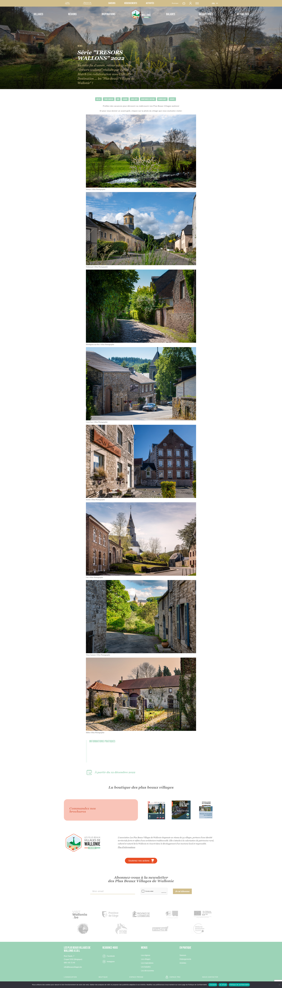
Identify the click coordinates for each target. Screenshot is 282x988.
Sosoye (172, 99)
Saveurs (111, 3)
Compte (191, 3)
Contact (198, 3)
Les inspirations (147, 963)
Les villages (145, 959)
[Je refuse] (279, 985)
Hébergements (130, 3)
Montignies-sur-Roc (148, 99)
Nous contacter (210, 977)
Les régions (145, 955)
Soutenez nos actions (138, 860)
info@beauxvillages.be (73, 967)
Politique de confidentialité (239, 984)
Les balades (146, 967)
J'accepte (212, 984)
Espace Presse (136, 977)
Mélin (98, 99)
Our (118, 99)
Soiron (125, 99)
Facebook (111, 956)
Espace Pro (175, 977)
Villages (38, 14)
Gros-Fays (134, 99)
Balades (170, 14)
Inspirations (108, 14)
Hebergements (185, 959)
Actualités (243, 14)
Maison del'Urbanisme (87, 3)
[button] (215, 3)
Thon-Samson (108, 99)
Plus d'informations (126, 847)
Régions (72, 14)
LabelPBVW (67, 3)
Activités (150, 3)
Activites (183, 963)
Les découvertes (147, 971)
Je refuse (223, 984)
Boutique (175, 3)
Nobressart (162, 99)
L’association (70, 977)
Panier (185, 3)
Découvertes (206, 14)
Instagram (111, 961)
